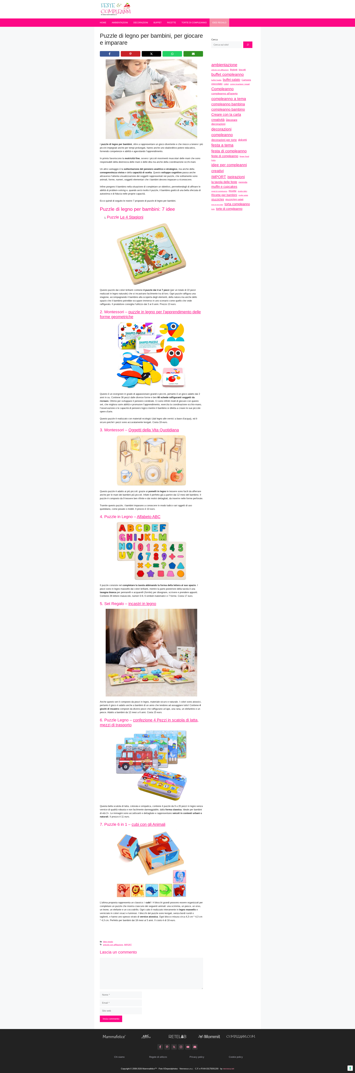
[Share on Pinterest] (130, 54)
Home (103, 22)
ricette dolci (242, 191)
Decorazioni (140, 22)
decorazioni (218, 124)
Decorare (231, 119)
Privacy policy (197, 1057)
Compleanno (222, 89)
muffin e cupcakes (224, 186)
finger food (244, 156)
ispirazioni (236, 177)
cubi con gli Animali (148, 824)
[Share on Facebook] (109, 54)
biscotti (242, 69)
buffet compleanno (227, 74)
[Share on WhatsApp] (172, 54)
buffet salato (231, 79)
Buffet (158, 22)
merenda (243, 182)
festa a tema (222, 145)
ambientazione (224, 65)
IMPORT (128, 945)
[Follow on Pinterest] (167, 1047)
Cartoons (246, 80)
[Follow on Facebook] (160, 1047)
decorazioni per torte (224, 139)
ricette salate (243, 195)
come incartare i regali (240, 84)
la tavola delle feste (224, 182)
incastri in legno (142, 603)
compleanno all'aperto (224, 93)
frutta (213, 160)
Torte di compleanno (194, 22)
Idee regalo (219, 22)
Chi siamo (119, 1057)
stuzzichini (217, 199)
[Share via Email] (193, 54)
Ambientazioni (120, 22)
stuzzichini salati (234, 199)
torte (213, 209)
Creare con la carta (226, 114)
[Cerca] (247, 44)
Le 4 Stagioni (131, 217)
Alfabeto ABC (148, 516)
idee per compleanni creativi (229, 168)
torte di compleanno (229, 208)
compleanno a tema (228, 98)
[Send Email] (195, 1047)
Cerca (214, 39)
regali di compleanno (219, 191)
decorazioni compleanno (222, 132)
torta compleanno (237, 204)
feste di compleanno (224, 156)
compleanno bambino (228, 109)
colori (226, 84)
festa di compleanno (229, 151)
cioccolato (216, 84)
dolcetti (242, 139)
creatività (218, 120)
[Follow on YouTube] (188, 1047)
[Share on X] (151, 54)
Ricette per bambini (224, 195)
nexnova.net (228, 1068)
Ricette (171, 22)
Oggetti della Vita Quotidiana (153, 430)
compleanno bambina (228, 104)
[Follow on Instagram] (181, 1047)
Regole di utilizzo (158, 1057)
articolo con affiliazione (113, 945)
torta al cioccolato (217, 204)
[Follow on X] (174, 1047)
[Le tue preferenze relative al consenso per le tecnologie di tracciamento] (350, 1068)
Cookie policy (236, 1057)
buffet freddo (216, 80)
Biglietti (233, 70)
